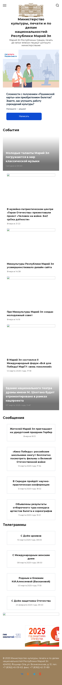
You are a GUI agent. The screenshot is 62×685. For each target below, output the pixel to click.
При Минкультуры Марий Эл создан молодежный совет (30, 313)
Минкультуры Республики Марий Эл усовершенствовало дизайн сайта (30, 266)
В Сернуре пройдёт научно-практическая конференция (31, 483)
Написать (24, 116)
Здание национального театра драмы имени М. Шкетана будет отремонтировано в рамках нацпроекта (30, 394)
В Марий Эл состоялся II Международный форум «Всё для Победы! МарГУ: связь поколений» (29, 363)
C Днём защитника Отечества (31, 601)
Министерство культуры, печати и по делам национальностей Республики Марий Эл (31, 27)
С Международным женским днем (31, 557)
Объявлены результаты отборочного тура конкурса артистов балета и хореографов (31, 507)
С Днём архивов (31, 535)
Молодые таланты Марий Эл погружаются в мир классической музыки (27, 157)
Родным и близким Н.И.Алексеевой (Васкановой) (31, 580)
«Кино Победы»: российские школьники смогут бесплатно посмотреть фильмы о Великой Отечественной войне (31, 456)
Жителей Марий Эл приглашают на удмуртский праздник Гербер (31, 430)
